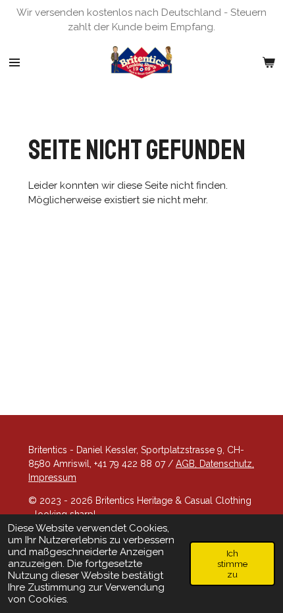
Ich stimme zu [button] (232, 563)
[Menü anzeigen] (14, 62)
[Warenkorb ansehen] (268, 62)
